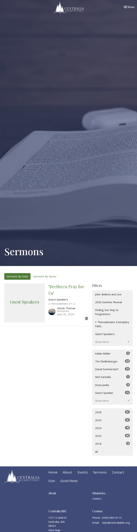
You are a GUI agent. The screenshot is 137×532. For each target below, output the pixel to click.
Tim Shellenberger (112, 361)
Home (52, 472)
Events (83, 472)
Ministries (99, 493)
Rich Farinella (112, 377)
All (96, 451)
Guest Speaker (112, 393)
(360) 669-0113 (112, 517)
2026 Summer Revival (108, 302)
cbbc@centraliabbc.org (116, 522)
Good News (69, 481)
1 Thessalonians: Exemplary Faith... (112, 324)
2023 (112, 436)
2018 (112, 443)
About (67, 472)
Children (97, 498)
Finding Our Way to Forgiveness (106, 312)
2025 (112, 420)
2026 (112, 412)
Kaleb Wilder (112, 353)
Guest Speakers (105, 334)
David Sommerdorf (112, 369)
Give (51, 481)
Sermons (100, 472)
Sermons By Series (44, 276)
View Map (54, 530)
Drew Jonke (112, 385)
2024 (112, 428)
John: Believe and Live (108, 294)
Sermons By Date (17, 276)
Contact (118, 472)
